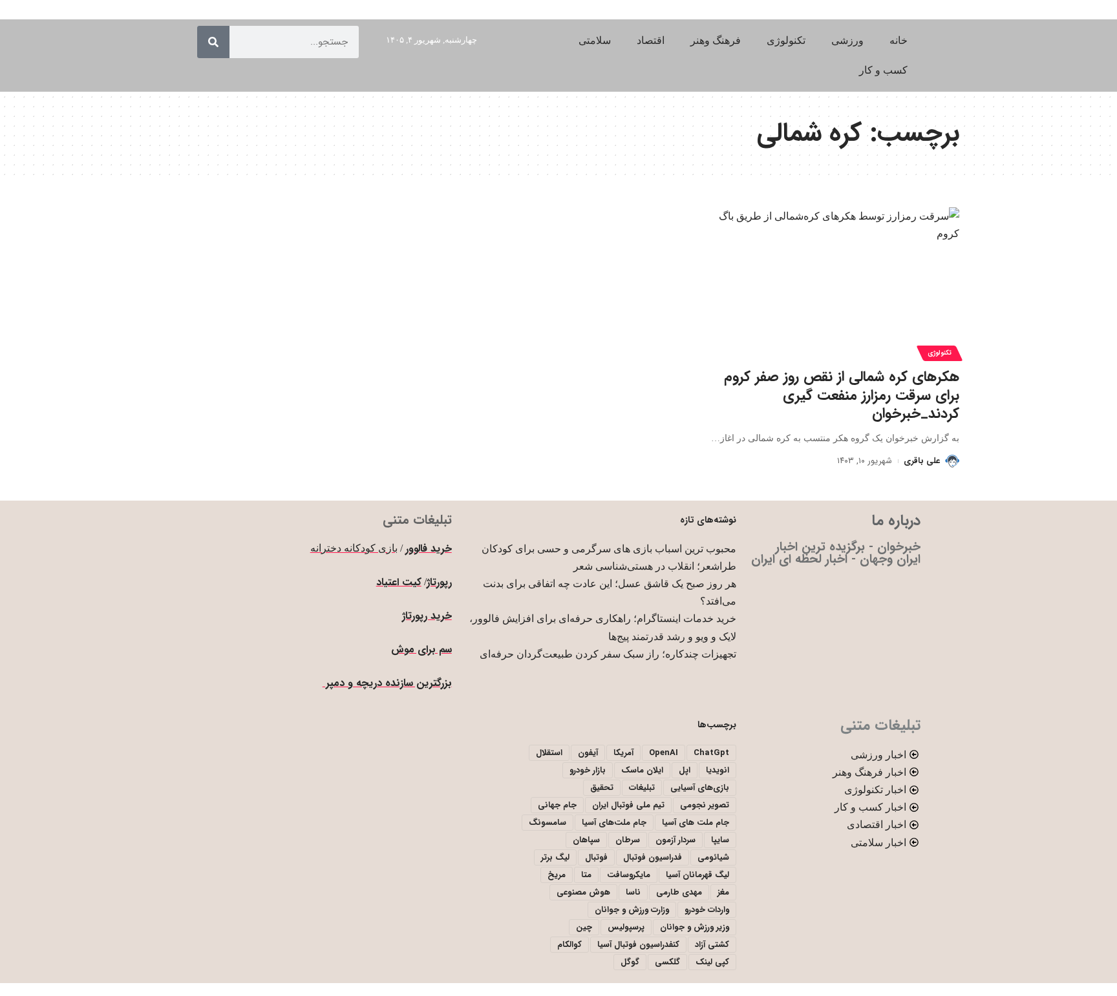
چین (584, 927)
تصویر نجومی (704, 805)
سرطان (627, 840)
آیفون (588, 753)
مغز (723, 892)
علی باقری (922, 461)
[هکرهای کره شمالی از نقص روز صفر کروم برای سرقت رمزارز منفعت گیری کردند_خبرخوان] (834, 282)
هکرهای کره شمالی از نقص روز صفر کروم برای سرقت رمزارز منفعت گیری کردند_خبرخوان (841, 395)
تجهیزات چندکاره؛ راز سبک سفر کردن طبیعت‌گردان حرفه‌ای (608, 653)
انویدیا (717, 770)
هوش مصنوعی (583, 892)
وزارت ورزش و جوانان (632, 910)
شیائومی (713, 857)
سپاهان (586, 840)
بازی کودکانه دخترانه (354, 548)
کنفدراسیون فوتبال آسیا (638, 944)
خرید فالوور (428, 549)
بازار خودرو (587, 770)
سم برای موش (421, 649)
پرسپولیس (626, 927)
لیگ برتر (555, 857)
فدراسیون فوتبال (652, 857)
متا (586, 875)
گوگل (630, 962)
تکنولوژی (940, 353)
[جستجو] (213, 42)
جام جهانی (557, 805)
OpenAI (663, 753)
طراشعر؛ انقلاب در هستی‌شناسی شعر (654, 566)
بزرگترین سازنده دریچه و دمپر (387, 683)
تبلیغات (642, 787)
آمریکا (623, 753)
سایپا (720, 840)
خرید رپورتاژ (427, 616)
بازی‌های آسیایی (699, 787)
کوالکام (569, 944)
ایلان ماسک (642, 770)
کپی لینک (712, 962)
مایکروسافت (628, 875)
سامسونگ (547, 822)
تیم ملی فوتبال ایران (628, 805)
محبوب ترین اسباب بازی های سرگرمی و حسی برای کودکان (609, 548)
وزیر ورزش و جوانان (694, 927)
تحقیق (601, 787)
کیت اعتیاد (398, 582)
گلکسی (667, 962)
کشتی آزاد (712, 944)
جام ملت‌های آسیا (614, 822)
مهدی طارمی (679, 892)
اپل (684, 770)
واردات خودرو (707, 910)
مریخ (557, 875)
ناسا (633, 892)
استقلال (549, 753)
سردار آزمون (675, 840)
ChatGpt (711, 753)
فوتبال (596, 857)
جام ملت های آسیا (695, 822)
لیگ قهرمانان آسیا (697, 875)
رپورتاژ (439, 582)
